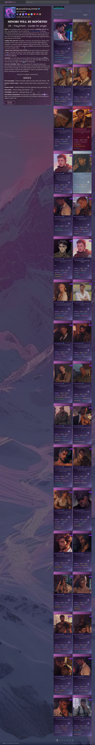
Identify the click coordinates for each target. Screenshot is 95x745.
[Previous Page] (55, 740)
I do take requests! (34, 31)
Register (86, 2)
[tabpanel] (72, 375)
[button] (67, 2)
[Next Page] (73, 740)
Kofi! (5, 34)
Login (78, 2)
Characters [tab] (59, 7)
